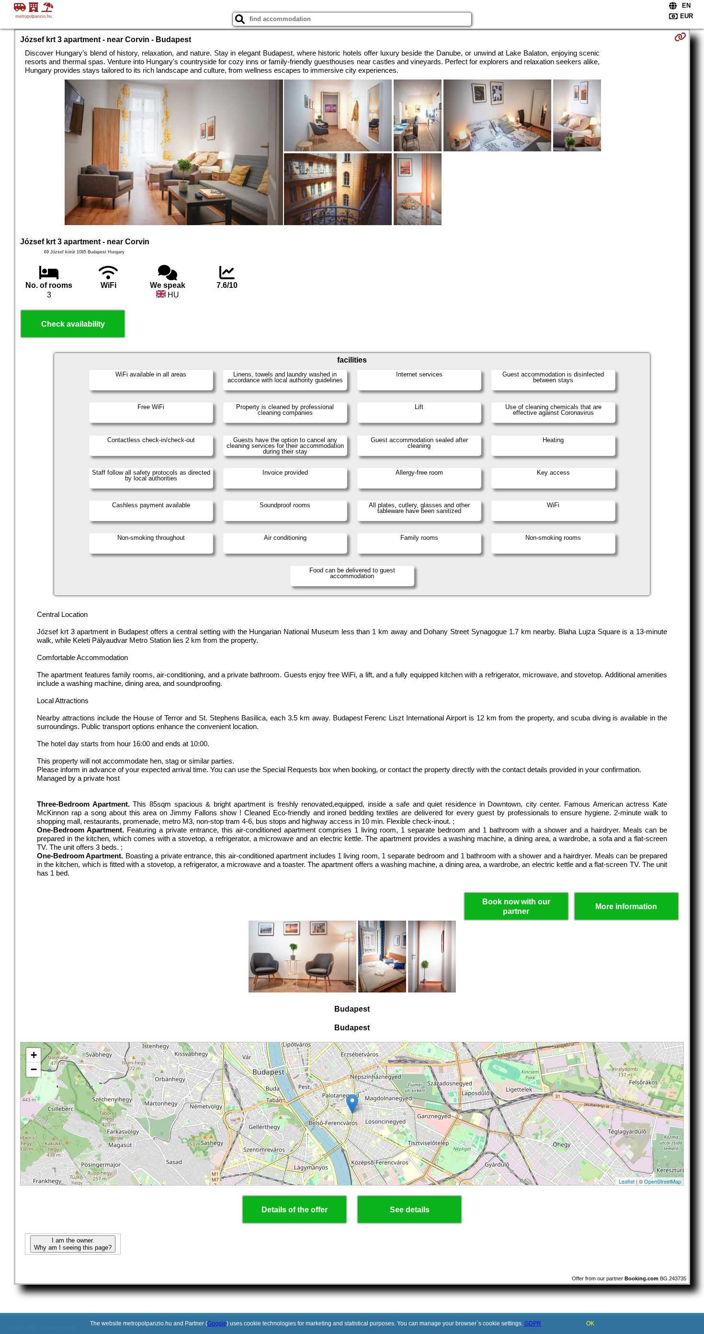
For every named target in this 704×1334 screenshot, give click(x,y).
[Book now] (680, 37)
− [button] (34, 1069)
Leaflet (627, 1181)
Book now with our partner (516, 906)
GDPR (532, 1323)
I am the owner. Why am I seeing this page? (73, 1244)
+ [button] (34, 1055)
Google (217, 1323)
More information (626, 906)
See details (410, 1210)
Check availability (73, 324)
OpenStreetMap (662, 1181)
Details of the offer (294, 1210)
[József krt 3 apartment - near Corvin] (174, 153)
